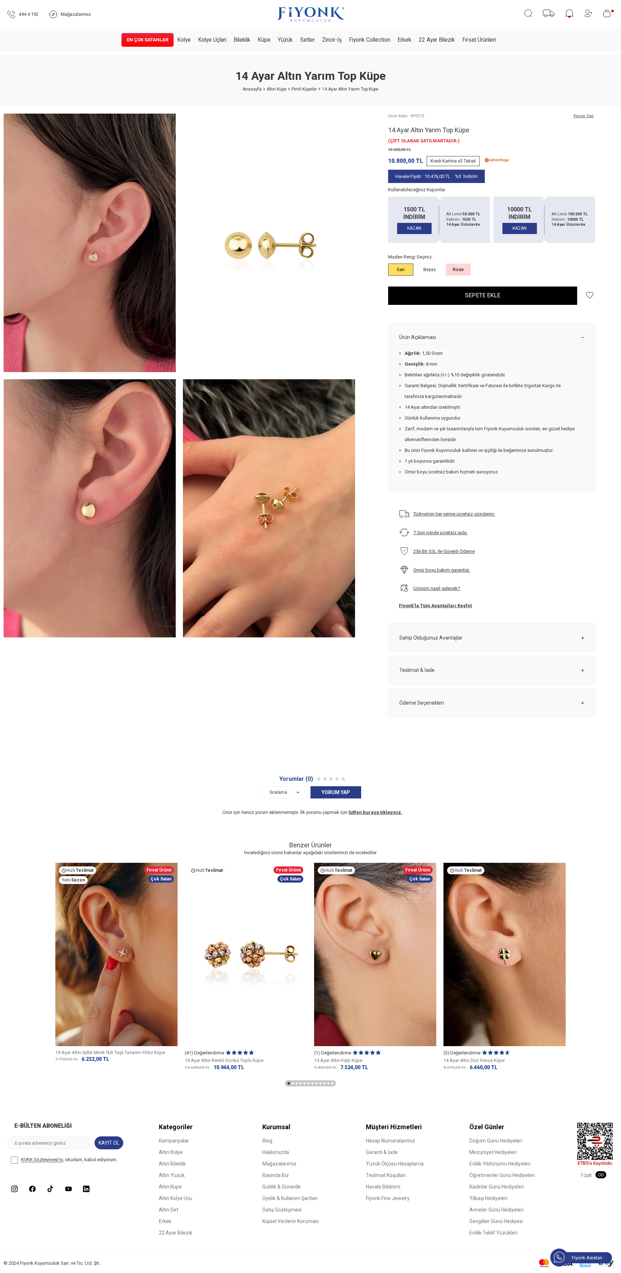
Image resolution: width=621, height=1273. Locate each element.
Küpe (264, 40)
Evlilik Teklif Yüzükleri (493, 1233)
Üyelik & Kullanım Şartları (290, 1198)
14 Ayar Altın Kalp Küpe (338, 1060)
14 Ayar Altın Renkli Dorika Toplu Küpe (224, 1060)
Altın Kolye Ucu (175, 1198)
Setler (307, 40)
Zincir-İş (332, 40)
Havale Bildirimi (383, 1187)
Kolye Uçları (212, 40)
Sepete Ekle (482, 295)
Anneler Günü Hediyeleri (496, 1210)
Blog (267, 1141)
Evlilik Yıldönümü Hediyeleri (499, 1164)
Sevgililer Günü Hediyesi (496, 1221)
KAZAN (414, 228)
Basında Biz (275, 1175)
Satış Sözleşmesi (282, 1210)
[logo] (310, 14)
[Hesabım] (588, 13)
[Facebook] (32, 1189)
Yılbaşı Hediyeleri (488, 1198)
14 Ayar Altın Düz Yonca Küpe (474, 1060)
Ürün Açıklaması (417, 337)
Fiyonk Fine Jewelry (388, 1198)
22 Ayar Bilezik (437, 40)
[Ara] (528, 13)
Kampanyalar (174, 1141)
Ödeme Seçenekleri (421, 703)
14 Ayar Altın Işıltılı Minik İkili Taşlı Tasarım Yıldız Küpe (110, 1052)
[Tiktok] (50, 1189)
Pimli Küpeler (304, 89)
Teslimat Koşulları (386, 1175)
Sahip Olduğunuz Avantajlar (431, 638)
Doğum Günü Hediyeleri (495, 1141)
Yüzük (285, 40)
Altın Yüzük (172, 1175)
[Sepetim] (608, 13)
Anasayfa (252, 89)
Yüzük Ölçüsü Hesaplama (395, 1164)
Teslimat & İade (416, 670)
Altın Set (168, 1210)
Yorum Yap (583, 116)
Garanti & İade (382, 1152)
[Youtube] (68, 1189)
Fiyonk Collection (369, 40)
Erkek (404, 40)
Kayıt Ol (108, 1143)
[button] (289, 1083)
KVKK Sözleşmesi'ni (42, 1160)
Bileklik (242, 40)
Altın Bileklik (172, 1164)
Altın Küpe (276, 89)
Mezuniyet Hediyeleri (493, 1152)
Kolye (184, 40)
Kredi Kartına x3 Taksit (453, 161)
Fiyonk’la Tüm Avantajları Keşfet (435, 605)
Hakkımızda (275, 1152)
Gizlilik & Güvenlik (281, 1187)
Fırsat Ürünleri (479, 40)
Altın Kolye (171, 1152)
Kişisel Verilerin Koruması (290, 1221)
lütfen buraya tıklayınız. (375, 812)
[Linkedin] (86, 1189)
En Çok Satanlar (147, 39)
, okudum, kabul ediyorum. (69, 1160)
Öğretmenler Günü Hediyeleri (502, 1175)
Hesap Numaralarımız (390, 1141)
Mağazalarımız (279, 1164)
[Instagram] (14, 1189)
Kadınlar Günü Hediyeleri (496, 1187)
